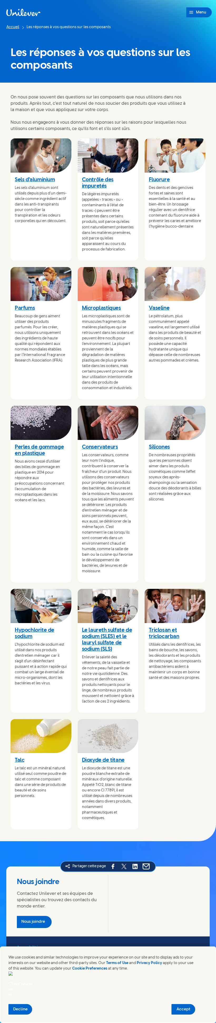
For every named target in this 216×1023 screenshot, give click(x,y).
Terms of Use (117, 963)
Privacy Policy (149, 963)
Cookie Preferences (89, 969)
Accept (183, 1009)
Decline (20, 1009)
